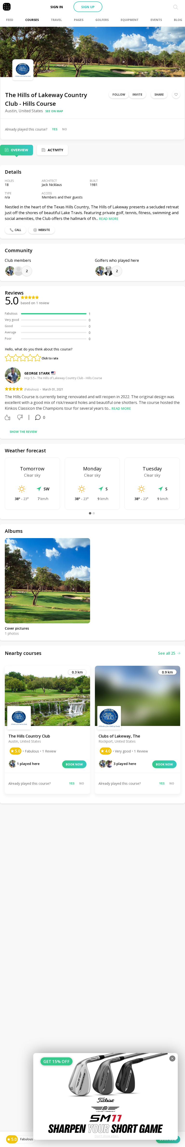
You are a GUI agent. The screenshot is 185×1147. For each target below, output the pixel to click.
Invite (137, 94)
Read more (109, 218)
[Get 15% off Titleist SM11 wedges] (105, 1096)
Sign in (56, 7)
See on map (54, 111)
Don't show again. (107, 1136)
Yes (54, 129)
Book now (74, 764)
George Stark (37, 373)
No (64, 129)
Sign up (88, 7)
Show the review (23, 432)
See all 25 (166, 653)
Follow (118, 94)
